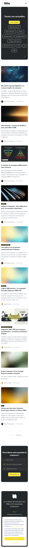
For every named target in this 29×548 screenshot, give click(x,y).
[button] (24, 56)
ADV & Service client (9, 45)
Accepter (15, 538)
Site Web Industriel (20, 36)
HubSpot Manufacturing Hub (14, 514)
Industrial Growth (8, 36)
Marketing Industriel (14, 27)
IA (24, 45)
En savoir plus (14, 542)
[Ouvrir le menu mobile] (26, 3)
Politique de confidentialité (16, 526)
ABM (14, 50)
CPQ (19, 45)
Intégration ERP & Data (14, 41)
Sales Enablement (10, 31)
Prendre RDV (13, 474)
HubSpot (21, 31)
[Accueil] (6, 3)
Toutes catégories (14, 22)
